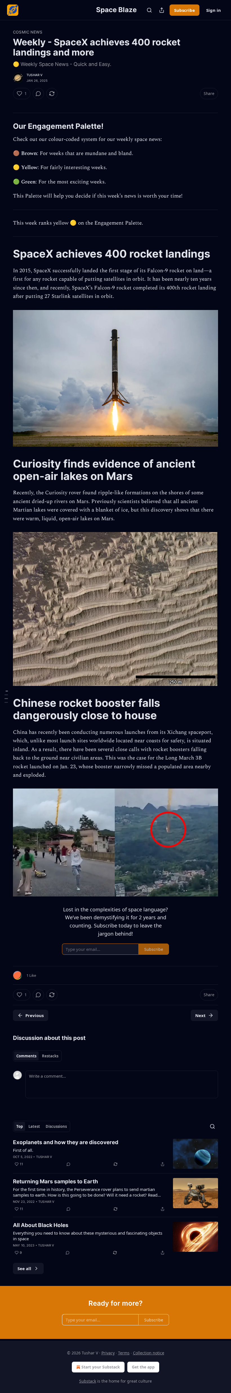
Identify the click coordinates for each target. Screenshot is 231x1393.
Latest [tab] (34, 1126)
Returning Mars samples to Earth (55, 1181)
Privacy (108, 1353)
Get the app (143, 1367)
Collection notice (148, 1353)
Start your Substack (100, 1367)
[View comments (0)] (38, 93)
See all (24, 1268)
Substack (87, 1381)
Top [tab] (19, 1126)
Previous (34, 1015)
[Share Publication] (161, 10)
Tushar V (34, 75)
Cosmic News (27, 32)
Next (200, 1015)
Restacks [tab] (50, 1055)
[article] (115, 1154)
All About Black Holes (40, 1225)
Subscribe (184, 10)
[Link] (5, 126)
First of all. (23, 1150)
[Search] (149, 10)
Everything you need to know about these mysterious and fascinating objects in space (87, 1235)
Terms (124, 1353)
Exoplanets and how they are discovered (65, 1142)
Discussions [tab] (56, 1126)
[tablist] (37, 1056)
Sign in (213, 10)
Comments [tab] (26, 1055)
